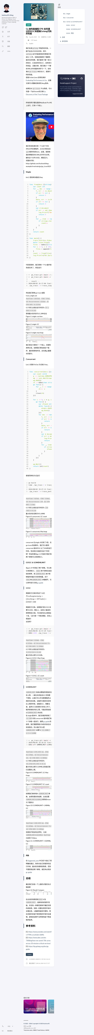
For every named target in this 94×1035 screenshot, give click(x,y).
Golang (29, 954)
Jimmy (32, 1028)
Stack (27, 1028)
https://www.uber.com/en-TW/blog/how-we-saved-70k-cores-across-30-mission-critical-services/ (38, 940)
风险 (72, 33)
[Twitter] (6, 28)
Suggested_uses (33, 861)
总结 (63, 37)
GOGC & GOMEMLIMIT (74, 22)
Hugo (27, 1026)
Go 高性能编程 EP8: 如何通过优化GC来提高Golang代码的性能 (38, 31)
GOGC (73, 25)
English (31, 43)
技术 (28, 25)
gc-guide (40, 583)
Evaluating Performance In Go (36, 80)
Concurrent (70, 17)
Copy (48, 185)
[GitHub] (3, 28)
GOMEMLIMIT (76, 29)
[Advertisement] (71, 59)
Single (68, 13)
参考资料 (65, 41)
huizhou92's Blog (7, 15)
